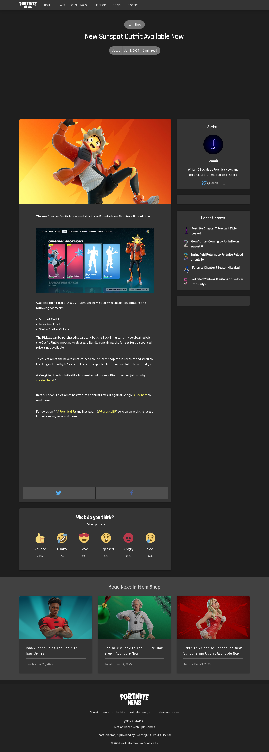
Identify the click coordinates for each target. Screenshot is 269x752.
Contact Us (151, 743)
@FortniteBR (66, 411)
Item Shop (99, 5)
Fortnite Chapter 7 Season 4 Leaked (216, 267)
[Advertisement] (134, 89)
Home (47, 5)
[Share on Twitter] (59, 493)
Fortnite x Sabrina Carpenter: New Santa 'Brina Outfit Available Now (212, 651)
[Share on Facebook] (132, 493)
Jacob (116, 50)
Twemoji (141, 735)
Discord (133, 5)
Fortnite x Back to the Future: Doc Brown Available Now (134, 651)
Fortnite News (130, 743)
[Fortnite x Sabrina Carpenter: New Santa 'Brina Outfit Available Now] (213, 618)
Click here (140, 395)
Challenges (79, 5)
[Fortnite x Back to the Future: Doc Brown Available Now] (134, 618)
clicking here (44, 380)
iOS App (117, 5)
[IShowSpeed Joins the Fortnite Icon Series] (55, 618)
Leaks (61, 5)
